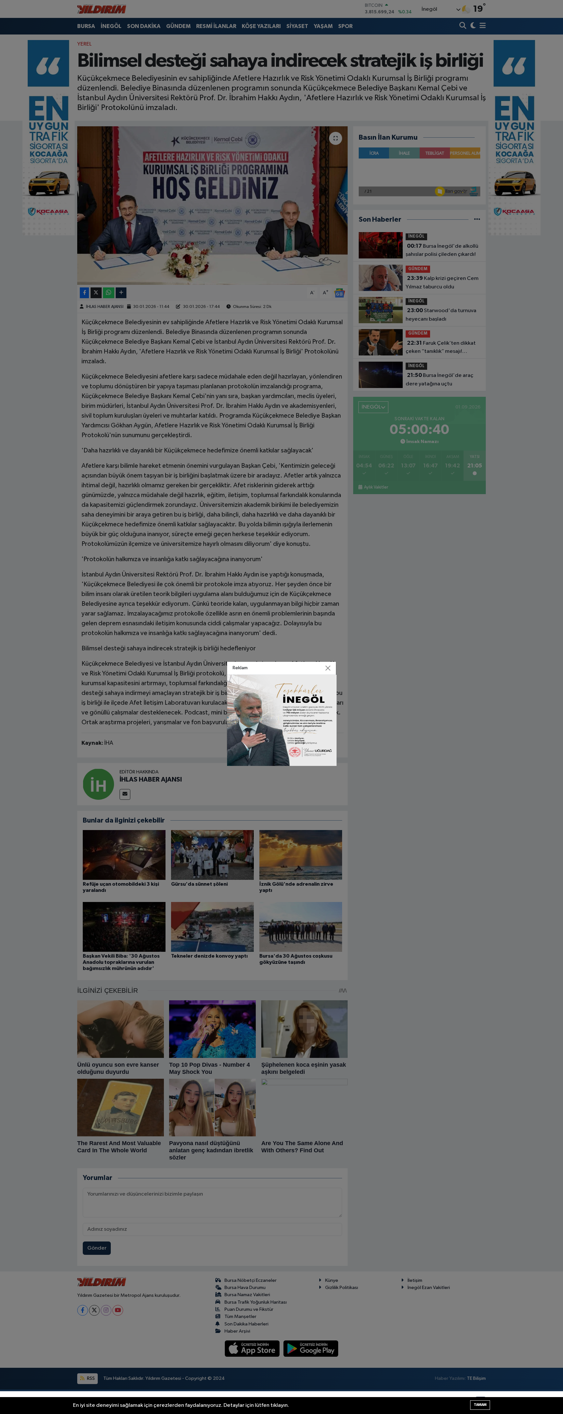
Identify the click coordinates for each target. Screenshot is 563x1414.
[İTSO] (282, 720)
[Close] (328, 668)
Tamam (480, 1405)
